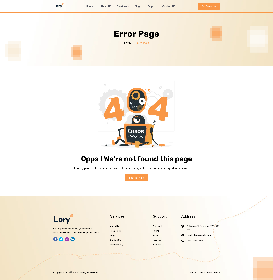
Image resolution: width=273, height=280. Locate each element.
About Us (114, 226)
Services (123, 6)
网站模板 (74, 272)
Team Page (115, 231)
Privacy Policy (116, 244)
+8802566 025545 (195, 240)
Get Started (208, 6)
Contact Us (115, 240)
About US (106, 6)
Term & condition (197, 272)
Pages (152, 6)
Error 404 (157, 244)
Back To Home (136, 177)
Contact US (168, 6)
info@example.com (202, 235)
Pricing (156, 231)
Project (156, 235)
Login (112, 235)
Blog (138, 6)
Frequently (158, 226)
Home (90, 6)
